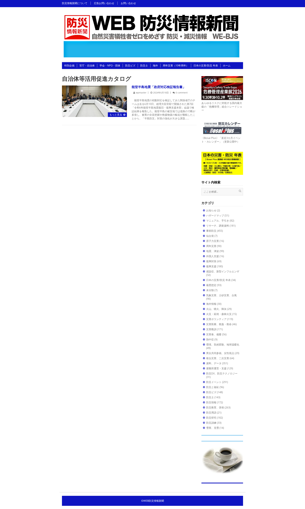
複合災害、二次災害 (217, 358)
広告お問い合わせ (104, 3)
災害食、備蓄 (213, 334)
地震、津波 (212, 251)
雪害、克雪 (212, 428)
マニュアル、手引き (217, 220)
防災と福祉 (212, 387)
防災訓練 (211, 422)
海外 (155, 65)
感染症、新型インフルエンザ (222, 271)
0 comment (182, 92)
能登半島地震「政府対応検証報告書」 (159, 87)
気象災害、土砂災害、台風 (221, 295)
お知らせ (211, 210)
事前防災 (211, 230)
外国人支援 (212, 256)
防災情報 (211, 402)
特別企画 (69, 65)
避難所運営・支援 (216, 368)
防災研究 (211, 417)
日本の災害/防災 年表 (205, 65)
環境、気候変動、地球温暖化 (222, 344)
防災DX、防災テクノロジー (221, 373)
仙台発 (210, 236)
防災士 (144, 65)
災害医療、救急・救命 (219, 324)
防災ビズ (130, 65)
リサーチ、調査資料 (217, 225)
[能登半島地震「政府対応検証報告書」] (94, 101)
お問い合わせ (128, 3)
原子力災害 (212, 241)
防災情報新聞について (74, 3)
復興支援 (211, 266)
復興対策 (211, 261)
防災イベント (213, 382)
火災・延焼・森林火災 (219, 314)
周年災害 (211, 246)
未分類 (210, 290)
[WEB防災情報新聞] (151, 35)
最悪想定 (211, 285)
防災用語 (211, 412)
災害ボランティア (216, 319)
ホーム (226, 65)
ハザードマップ (215, 215)
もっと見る (115, 114)
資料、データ (213, 363)
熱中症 (210, 339)
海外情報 (211, 304)
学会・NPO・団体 (110, 65)
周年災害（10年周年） (176, 65)
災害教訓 (211, 329)
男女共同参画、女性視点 (220, 353)
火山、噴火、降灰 (216, 309)
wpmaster (141, 92)
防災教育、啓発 (215, 407)
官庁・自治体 (87, 65)
